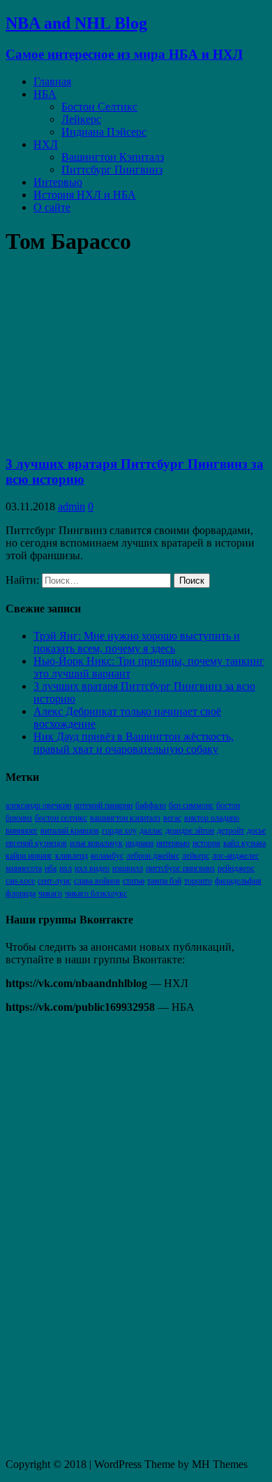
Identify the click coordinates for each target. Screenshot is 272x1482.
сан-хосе (20, 881)
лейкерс (195, 856)
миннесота (24, 868)
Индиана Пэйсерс (103, 132)
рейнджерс (236, 868)
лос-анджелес (235, 856)
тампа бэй (164, 881)
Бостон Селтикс (99, 107)
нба (50, 868)
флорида (21, 893)
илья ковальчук (96, 843)
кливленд (71, 856)
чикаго (50, 893)
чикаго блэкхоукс (96, 893)
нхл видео (92, 868)
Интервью (57, 182)
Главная (52, 81)
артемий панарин (103, 805)
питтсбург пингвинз (180, 868)
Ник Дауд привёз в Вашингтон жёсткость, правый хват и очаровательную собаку (133, 743)
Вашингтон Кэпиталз (112, 157)
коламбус (107, 856)
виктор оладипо (211, 818)
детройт (230, 830)
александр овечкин (38, 805)
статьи (133, 881)
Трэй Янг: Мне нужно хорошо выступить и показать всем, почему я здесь (136, 642)
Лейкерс (81, 119)
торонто (198, 881)
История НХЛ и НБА (84, 195)
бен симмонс (191, 805)
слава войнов (97, 881)
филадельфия (238, 881)
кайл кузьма (244, 843)
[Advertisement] (110, 1234)
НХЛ (45, 144)
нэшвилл (127, 868)
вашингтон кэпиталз (125, 818)
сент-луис (54, 881)
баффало (150, 805)
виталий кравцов (69, 830)
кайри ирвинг (29, 856)
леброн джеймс (152, 856)
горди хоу (119, 830)
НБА (44, 94)
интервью (173, 843)
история (206, 843)
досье (256, 830)
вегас (172, 818)
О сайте (51, 207)
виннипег (22, 830)
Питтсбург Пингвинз (112, 169)
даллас (151, 830)
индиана (139, 843)
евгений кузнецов (36, 843)
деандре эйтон (189, 830)
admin (71, 506)
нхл (65, 868)
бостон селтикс (61, 818)
